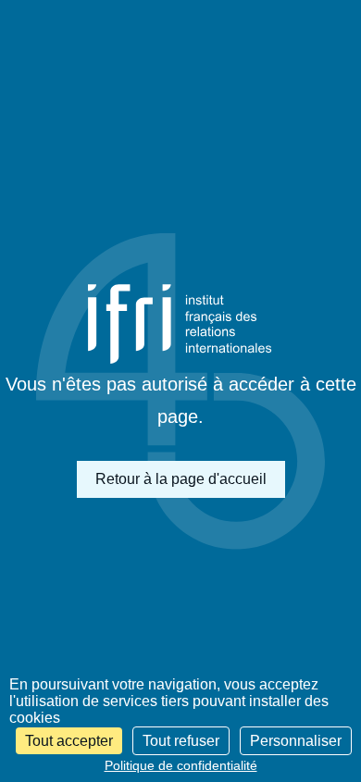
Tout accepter (69, 741)
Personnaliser (296, 741)
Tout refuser (181, 741)
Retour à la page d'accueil (181, 479)
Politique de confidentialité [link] (181, 765)
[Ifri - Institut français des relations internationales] (180, 324)
